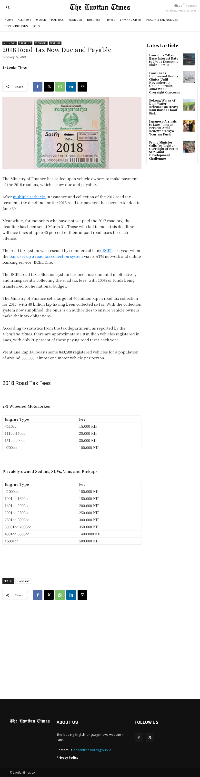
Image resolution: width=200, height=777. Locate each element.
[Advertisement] (100, 648)
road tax (23, 581)
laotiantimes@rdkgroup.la (92, 750)
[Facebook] (37, 87)
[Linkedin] (71, 87)
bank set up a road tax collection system (46, 256)
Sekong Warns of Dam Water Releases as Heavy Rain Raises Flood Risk (164, 106)
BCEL (107, 250)
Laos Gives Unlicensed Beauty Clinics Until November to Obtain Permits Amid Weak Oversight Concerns (164, 82)
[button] (7, 7)
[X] (49, 87)
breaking (25, 43)
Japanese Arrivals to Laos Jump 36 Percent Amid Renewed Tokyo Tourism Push (163, 127)
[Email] (82, 87)
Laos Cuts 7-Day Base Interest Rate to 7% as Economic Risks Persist (163, 60)
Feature (55, 43)
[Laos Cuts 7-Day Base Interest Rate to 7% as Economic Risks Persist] (189, 59)
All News (9, 43)
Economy (41, 43)
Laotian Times (17, 67)
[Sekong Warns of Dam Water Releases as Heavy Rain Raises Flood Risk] (189, 105)
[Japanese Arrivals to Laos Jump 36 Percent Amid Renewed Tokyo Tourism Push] (189, 126)
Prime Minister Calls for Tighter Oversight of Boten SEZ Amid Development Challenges (163, 150)
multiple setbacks (29, 196)
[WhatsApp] (60, 87)
